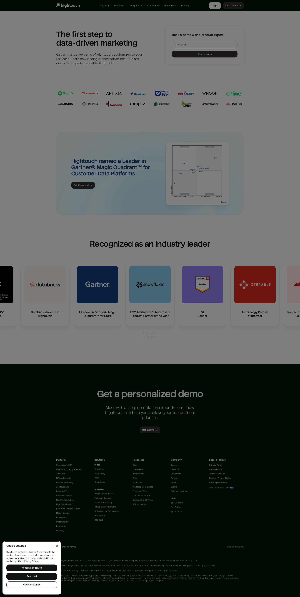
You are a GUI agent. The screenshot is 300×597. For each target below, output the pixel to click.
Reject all (32, 576)
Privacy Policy (31, 561)
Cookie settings (31, 585)
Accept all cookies (32, 568)
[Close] (57, 546)
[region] (31, 568)
